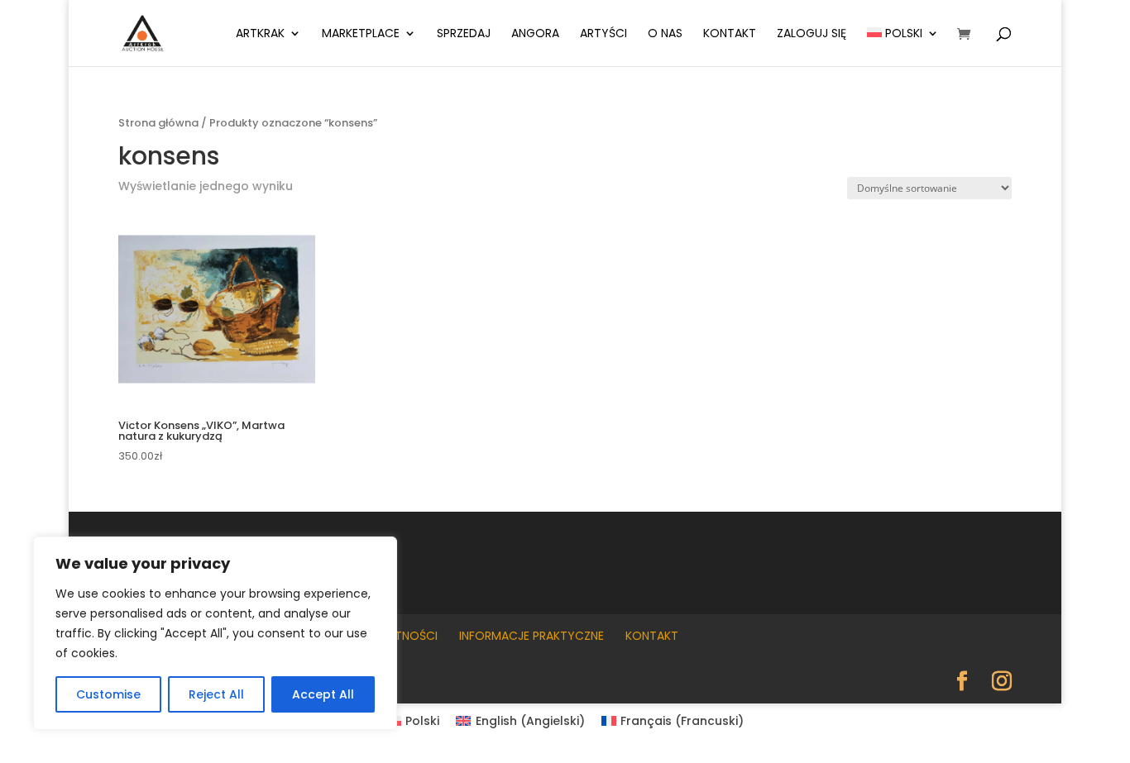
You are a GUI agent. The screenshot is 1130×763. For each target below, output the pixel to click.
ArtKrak (260, 34)
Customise (108, 694)
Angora (535, 34)
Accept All (323, 694)
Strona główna (158, 123)
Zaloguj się (811, 34)
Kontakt (729, 34)
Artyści (603, 34)
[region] (215, 633)
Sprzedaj (464, 34)
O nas (665, 34)
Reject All (216, 694)
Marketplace (361, 34)
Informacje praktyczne (531, 635)
